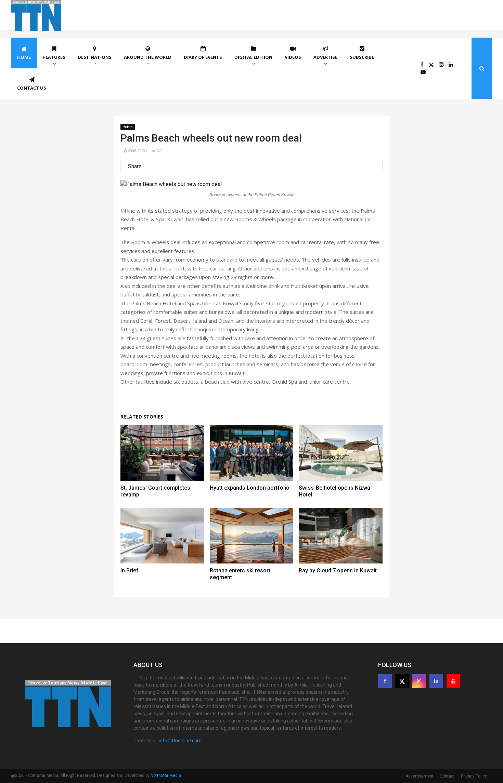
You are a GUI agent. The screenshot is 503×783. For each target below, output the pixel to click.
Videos (293, 57)
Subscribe (362, 57)
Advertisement (419, 776)
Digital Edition (253, 57)
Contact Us (31, 88)
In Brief (129, 570)
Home (24, 57)
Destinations (95, 57)
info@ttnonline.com (180, 740)
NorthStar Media (166, 775)
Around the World (147, 57)
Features (54, 57)
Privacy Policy (474, 776)
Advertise (325, 57)
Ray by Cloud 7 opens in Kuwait (338, 570)
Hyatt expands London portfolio (249, 488)
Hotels (127, 127)
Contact (447, 776)
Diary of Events (203, 57)
